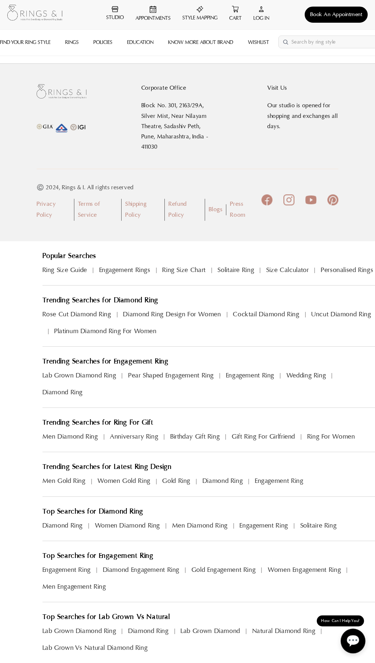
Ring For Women (331, 436)
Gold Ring (176, 481)
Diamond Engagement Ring (141, 570)
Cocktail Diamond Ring (266, 314)
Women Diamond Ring (127, 525)
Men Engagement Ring (74, 586)
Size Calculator (287, 270)
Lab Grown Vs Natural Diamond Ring (95, 648)
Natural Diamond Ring (284, 631)
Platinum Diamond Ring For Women (105, 331)
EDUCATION (140, 42)
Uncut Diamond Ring (341, 314)
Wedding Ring (306, 375)
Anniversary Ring (134, 436)
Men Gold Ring (64, 481)
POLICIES (102, 42)
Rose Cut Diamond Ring (76, 314)
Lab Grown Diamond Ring (79, 375)
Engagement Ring (250, 375)
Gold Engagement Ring (224, 570)
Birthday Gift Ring (195, 436)
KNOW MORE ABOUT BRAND (200, 42)
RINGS (72, 42)
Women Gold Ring (123, 481)
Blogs (215, 209)
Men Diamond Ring (70, 436)
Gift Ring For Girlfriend (263, 436)
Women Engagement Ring (304, 570)
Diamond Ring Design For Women (172, 314)
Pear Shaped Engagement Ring (171, 375)
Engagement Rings (125, 270)
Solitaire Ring (236, 270)
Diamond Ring (62, 392)
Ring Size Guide (64, 270)
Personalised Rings (347, 270)
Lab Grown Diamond (210, 631)
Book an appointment (336, 14)
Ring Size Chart (183, 270)
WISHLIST (258, 42)
